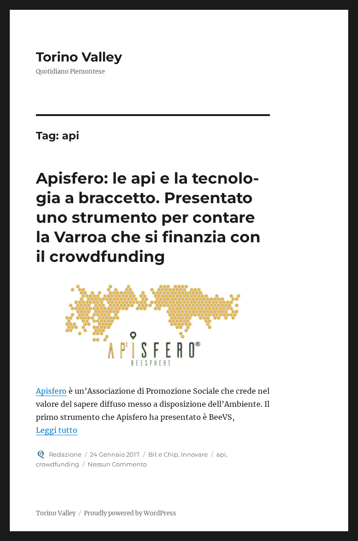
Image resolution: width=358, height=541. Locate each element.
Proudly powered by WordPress (130, 513)
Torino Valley (79, 57)
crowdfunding (57, 464)
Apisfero (51, 391)
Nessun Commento (117, 464)
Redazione (65, 454)
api (221, 454)
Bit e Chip (163, 454)
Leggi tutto (56, 430)
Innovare (194, 454)
